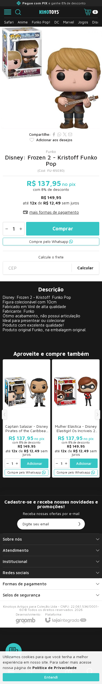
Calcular (85, 268)
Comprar (62, 228)
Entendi (51, 677)
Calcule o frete (51, 257)
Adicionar (34, 463)
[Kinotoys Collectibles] (49, 12)
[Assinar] (79, 524)
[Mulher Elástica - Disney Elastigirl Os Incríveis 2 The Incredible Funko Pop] (75, 418)
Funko (51, 151)
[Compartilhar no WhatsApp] (59, 134)
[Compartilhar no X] (65, 134)
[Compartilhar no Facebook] (54, 134)
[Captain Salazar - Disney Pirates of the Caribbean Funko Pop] (26, 418)
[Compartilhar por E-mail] (70, 134)
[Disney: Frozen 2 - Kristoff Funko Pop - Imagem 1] (51, 78)
